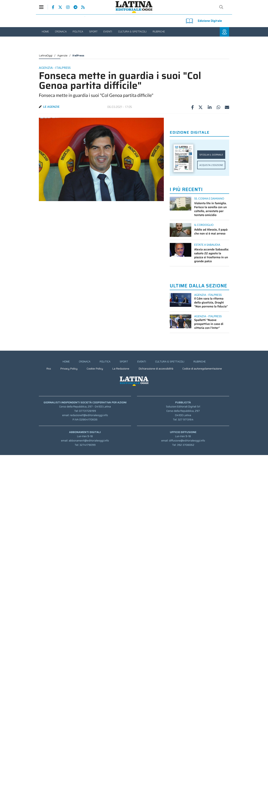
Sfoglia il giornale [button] (211, 154)
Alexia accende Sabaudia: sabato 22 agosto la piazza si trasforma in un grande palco (211, 255)
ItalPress (78, 55)
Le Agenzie (51, 106)
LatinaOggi (45, 55)
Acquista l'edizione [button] (211, 165)
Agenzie (62, 55)
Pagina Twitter (58, 7)
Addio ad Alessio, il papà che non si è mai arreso (211, 231)
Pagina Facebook (51, 7)
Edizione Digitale (210, 20)
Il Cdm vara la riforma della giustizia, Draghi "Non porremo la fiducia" (211, 302)
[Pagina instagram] (66, 7)
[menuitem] (45, 31)
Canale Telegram (73, 7)
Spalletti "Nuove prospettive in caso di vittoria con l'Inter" (208, 324)
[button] (43, 7)
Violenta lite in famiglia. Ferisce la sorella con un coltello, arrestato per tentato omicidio (210, 209)
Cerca (221, 7)
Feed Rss (81, 7)
